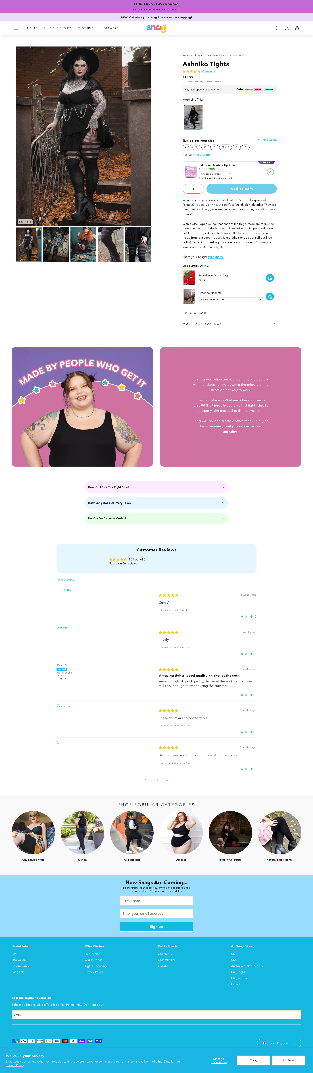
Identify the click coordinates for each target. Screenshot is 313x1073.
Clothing (86, 28)
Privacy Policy (15, 1065)
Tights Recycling (96, 966)
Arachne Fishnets (210, 293)
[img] (168, 595)
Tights (32, 28)
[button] (16, 28)
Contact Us (165, 954)
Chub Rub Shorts (57, 28)
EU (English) (239, 972)
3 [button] (157, 780)
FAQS (15, 954)
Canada (236, 984)
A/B (187, 147)
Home (186, 55)
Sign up (156, 926)
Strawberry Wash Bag (213, 275)
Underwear (109, 28)
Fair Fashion (93, 954)
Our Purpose (94, 960)
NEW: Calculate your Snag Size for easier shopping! (156, 17)
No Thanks (288, 1060)
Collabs (163, 966)
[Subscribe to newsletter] (297, 1014)
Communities (167, 960)
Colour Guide (21, 966)
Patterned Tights (217, 55)
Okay (253, 1060)
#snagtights (216, 257)
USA (234, 960)
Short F (225, 147)
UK (233, 954)
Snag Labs (19, 972)
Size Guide (19, 960)
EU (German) (240, 978)
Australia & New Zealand (247, 966)
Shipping (199, 81)
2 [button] (152, 780)
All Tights (199, 55)
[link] (287, 28)
